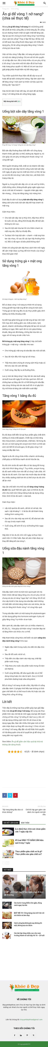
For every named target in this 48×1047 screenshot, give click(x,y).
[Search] (44, 3)
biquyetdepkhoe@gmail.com (31, 1019)
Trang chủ (5, 9)
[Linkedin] (21, 1035)
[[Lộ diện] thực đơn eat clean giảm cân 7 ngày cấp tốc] (8, 832)
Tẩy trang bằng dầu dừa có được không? (12, 811)
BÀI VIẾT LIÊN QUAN (11, 823)
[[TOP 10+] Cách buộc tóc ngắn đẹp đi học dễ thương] (24, 887)
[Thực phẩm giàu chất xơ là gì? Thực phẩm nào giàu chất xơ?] (8, 854)
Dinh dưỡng (15, 9)
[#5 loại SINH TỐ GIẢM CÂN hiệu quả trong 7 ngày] (8, 843)
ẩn (19, 101)
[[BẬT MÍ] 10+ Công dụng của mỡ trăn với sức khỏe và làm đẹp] (7, 915)
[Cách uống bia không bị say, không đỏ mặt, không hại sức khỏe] (7, 925)
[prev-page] (3, 862)
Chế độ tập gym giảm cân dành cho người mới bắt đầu (36, 812)
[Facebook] (4, 795)
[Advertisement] (24, 768)
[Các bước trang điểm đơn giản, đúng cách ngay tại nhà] (7, 905)
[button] (4, 3)
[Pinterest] (15, 795)
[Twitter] (10, 795)
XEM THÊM (25, 823)
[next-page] (7, 862)
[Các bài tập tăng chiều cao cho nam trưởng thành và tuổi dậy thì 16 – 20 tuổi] (7, 935)
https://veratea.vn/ (24, 1012)
